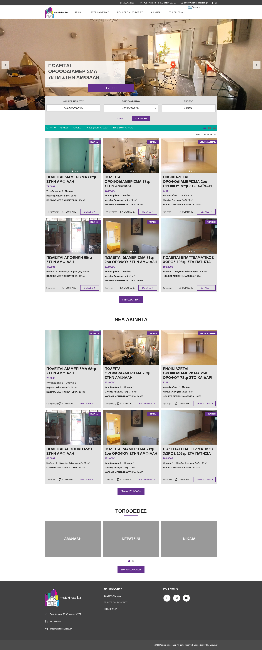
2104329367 (129, 3)
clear (121, 118)
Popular (77, 128)
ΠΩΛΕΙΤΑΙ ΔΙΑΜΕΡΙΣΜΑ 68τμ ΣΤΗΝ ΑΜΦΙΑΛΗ (71, 371)
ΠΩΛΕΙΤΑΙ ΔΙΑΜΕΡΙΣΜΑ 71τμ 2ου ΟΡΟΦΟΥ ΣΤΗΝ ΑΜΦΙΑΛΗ (131, 451)
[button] (5, 65)
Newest (64, 128)
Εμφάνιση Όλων (131, 491)
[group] (131, 64)
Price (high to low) (96, 128)
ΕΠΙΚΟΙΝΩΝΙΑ (110, 609)
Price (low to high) (122, 128)
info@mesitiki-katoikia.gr (196, 3)
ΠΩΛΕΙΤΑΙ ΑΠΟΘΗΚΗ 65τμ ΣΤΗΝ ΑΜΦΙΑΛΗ (69, 451)
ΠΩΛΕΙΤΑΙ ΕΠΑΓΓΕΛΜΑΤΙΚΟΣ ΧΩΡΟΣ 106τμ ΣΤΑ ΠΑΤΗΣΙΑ (188, 451)
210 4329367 (55, 621)
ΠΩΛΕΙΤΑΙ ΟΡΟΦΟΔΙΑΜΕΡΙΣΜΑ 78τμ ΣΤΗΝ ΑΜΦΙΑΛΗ (127, 373)
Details (88, 212)
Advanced (141, 118)
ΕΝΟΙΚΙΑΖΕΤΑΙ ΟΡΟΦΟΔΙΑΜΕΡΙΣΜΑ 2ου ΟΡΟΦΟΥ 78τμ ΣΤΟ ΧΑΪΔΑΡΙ (187, 373)
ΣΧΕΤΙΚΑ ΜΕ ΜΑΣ (112, 596)
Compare (70, 212)
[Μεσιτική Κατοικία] (57, 12)
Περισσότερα (130, 299)
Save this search (205, 134)
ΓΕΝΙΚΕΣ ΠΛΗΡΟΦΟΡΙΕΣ (116, 602)
